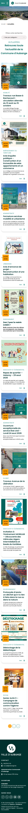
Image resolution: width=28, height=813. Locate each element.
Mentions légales (10, 808)
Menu (3, 3)
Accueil (3, 24)
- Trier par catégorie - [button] (10, 37)
